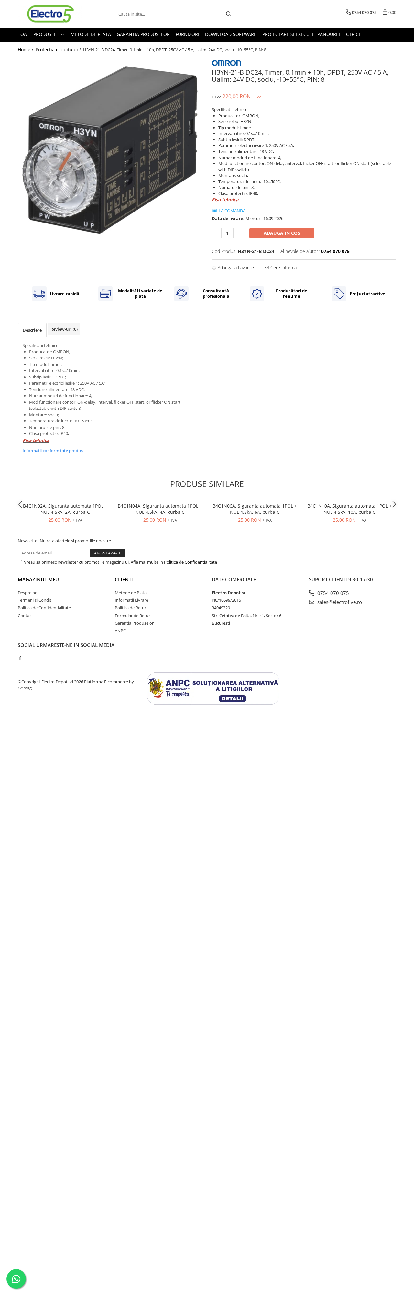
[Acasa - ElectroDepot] (50, 14)
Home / (26, 50)
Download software (230, 34)
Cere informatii (284, 267)
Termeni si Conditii (35, 600)
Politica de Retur (130, 608)
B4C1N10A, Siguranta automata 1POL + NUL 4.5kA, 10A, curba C (349, 509)
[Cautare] (228, 14)
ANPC (120, 631)
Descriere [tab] (32, 330)
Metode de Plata (91, 34)
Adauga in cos (282, 233)
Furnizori (187, 34)
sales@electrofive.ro (339, 602)
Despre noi (28, 593)
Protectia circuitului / (59, 50)
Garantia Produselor (143, 34)
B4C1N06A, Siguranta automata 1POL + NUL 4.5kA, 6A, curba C (254, 509)
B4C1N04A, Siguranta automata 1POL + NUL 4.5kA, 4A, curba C (160, 509)
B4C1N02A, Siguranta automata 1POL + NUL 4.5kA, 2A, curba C (65, 509)
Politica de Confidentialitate (190, 562)
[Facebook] (20, 658)
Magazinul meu (38, 579)
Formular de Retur (132, 615)
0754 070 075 (332, 593)
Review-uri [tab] (64, 329)
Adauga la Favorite (235, 267)
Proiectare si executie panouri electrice (311, 34)
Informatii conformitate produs (53, 450)
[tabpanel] (110, 150)
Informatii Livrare (131, 600)
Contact (25, 615)
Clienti (124, 579)
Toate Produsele (39, 34)
